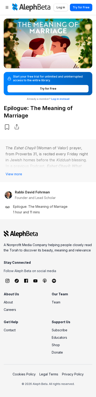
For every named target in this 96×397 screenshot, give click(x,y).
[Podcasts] (44, 280)
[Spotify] (54, 280)
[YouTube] (35, 280)
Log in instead (60, 99)
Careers (10, 310)
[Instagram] (7, 280)
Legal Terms (48, 374)
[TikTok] (17, 280)
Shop (56, 345)
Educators (59, 337)
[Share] (17, 127)
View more (14, 174)
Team (56, 302)
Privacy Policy (73, 374)
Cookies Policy (24, 374)
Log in (61, 7)
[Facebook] (26, 280)
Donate (57, 352)
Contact (10, 330)
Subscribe (59, 330)
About (8, 302)
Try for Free (81, 7)
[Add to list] (7, 127)
